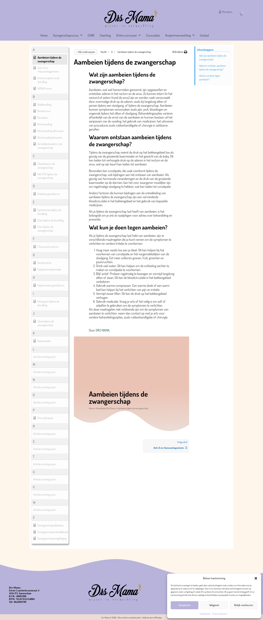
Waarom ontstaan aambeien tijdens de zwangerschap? (212, 67)
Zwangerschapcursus (66, 35)
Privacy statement (219, 613)
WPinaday (158, 617)
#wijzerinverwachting (178, 35)
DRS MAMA (102, 330)
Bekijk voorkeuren (243, 605)
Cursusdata (153, 35)
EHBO (91, 35)
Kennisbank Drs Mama (106, 408)
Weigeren (214, 605)
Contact (204, 35)
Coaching (105, 35)
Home (44, 35)
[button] (256, 578)
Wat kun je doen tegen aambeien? (209, 77)
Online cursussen (126, 35)
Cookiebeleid (205, 613)
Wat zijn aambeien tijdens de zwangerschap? (212, 57)
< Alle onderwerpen (86, 51)
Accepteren (185, 605)
